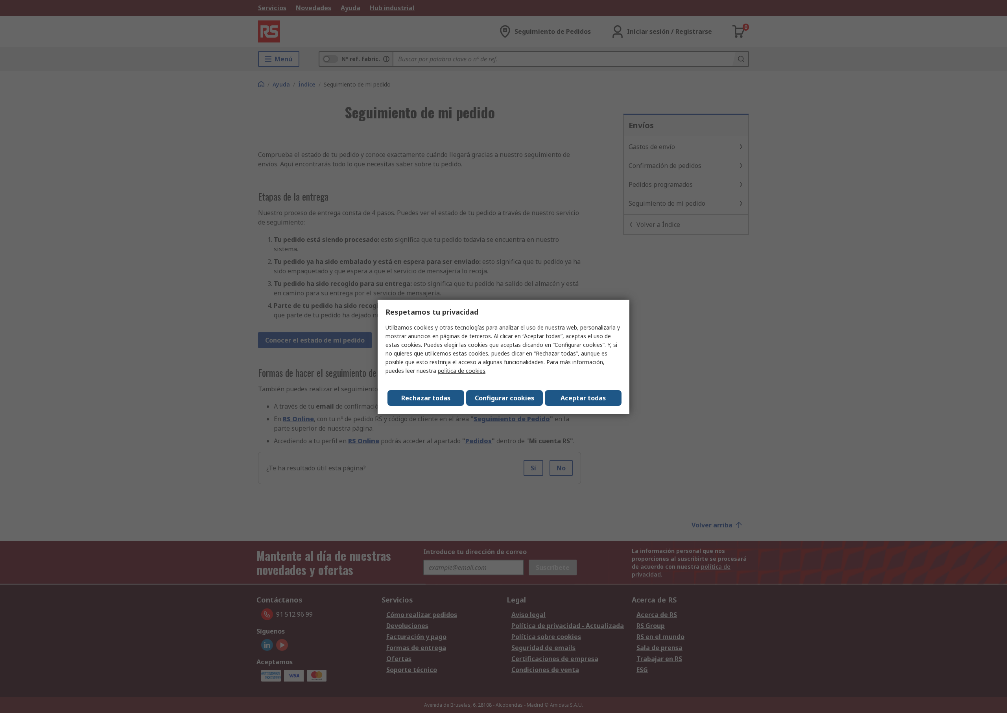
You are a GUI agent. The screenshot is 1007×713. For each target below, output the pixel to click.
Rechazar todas (425, 398)
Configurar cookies (504, 398)
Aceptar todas (583, 398)
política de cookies (461, 370)
